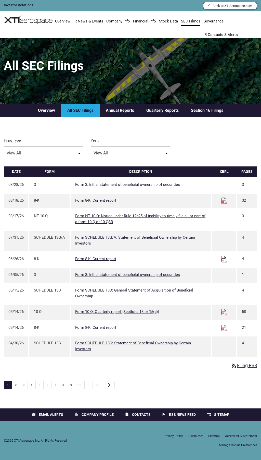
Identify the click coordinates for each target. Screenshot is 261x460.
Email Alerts (47, 414)
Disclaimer (195, 436)
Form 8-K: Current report (95, 200)
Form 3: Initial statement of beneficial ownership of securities (127, 184)
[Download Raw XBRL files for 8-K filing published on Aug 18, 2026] (224, 200)
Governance (213, 21)
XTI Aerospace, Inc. (27, 440)
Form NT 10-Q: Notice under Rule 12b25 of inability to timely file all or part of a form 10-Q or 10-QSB (140, 219)
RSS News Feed (179, 414)
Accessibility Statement (241, 436)
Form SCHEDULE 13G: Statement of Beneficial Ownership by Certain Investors (133, 346)
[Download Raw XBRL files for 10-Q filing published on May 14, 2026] (224, 312)
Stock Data (168, 21)
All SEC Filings (80, 110)
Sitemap (218, 414)
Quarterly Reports (162, 110)
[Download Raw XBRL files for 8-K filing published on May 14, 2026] (224, 327)
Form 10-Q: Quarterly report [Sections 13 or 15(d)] (117, 311)
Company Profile (94, 414)
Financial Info (144, 21)
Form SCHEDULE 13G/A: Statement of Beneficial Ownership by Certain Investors (135, 240)
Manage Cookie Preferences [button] (238, 445)
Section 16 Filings (207, 110)
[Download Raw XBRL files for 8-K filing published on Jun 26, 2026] (224, 259)
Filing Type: (12, 140)
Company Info (118, 21)
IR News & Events (88, 21)
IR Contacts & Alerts (220, 34)
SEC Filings (190, 21)
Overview (62, 21)
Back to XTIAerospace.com (232, 6)
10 (81, 385)
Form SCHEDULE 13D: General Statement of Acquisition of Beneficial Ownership (134, 293)
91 (99, 385)
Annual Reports (120, 110)
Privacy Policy (173, 436)
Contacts (138, 414)
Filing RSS (244, 365)
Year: (95, 140)
